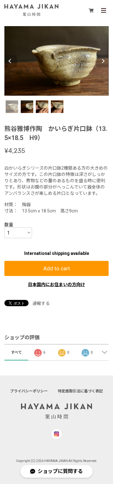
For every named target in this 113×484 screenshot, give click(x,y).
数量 (8, 224)
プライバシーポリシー (29, 391)
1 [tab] (12, 106)
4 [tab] (57, 106)
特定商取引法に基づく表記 (80, 391)
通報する (41, 303)
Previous (10, 61)
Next (102, 61)
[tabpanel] (56, 61)
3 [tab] (42, 106)
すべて (16, 352)
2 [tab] (27, 106)
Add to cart (56, 268)
